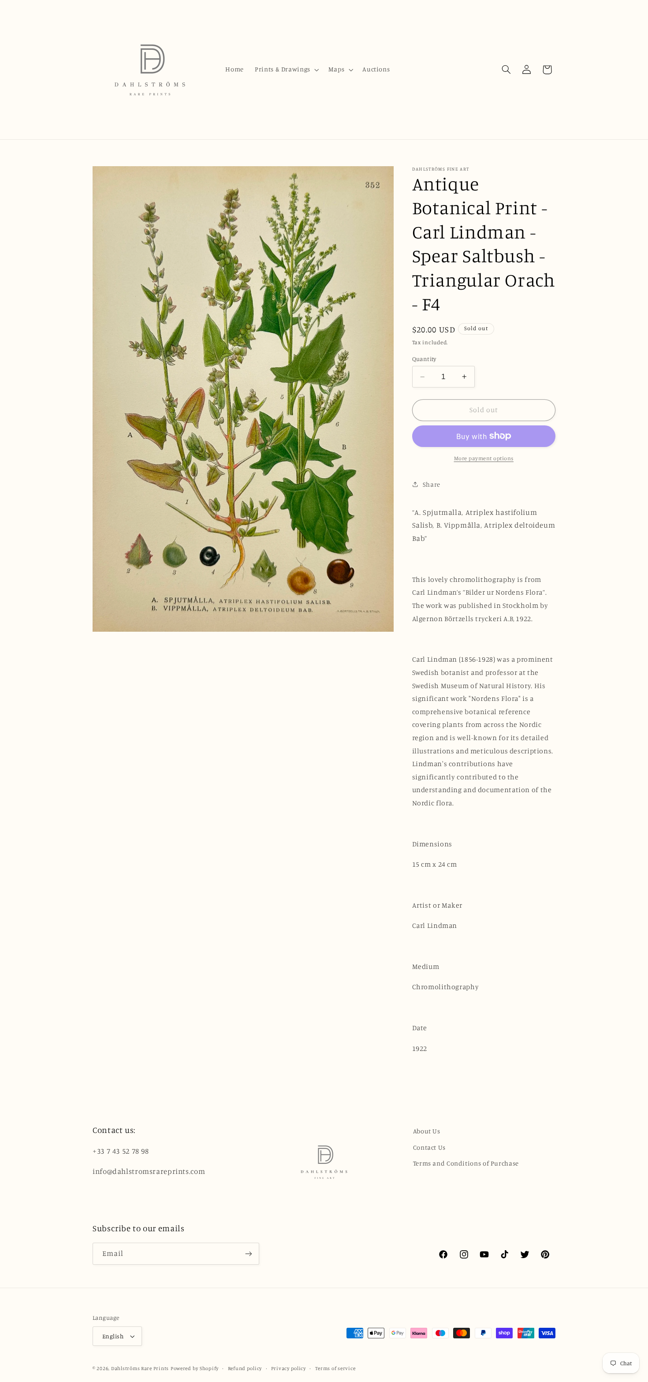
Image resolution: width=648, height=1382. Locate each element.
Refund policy (245, 1368)
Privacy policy (288, 1368)
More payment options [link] (484, 457)
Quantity (424, 358)
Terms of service (335, 1368)
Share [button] (431, 484)
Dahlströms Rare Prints (140, 1368)
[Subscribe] (248, 1253)
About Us (426, 1131)
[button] (286, 69)
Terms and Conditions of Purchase (466, 1163)
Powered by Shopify (195, 1368)
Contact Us (429, 1147)
